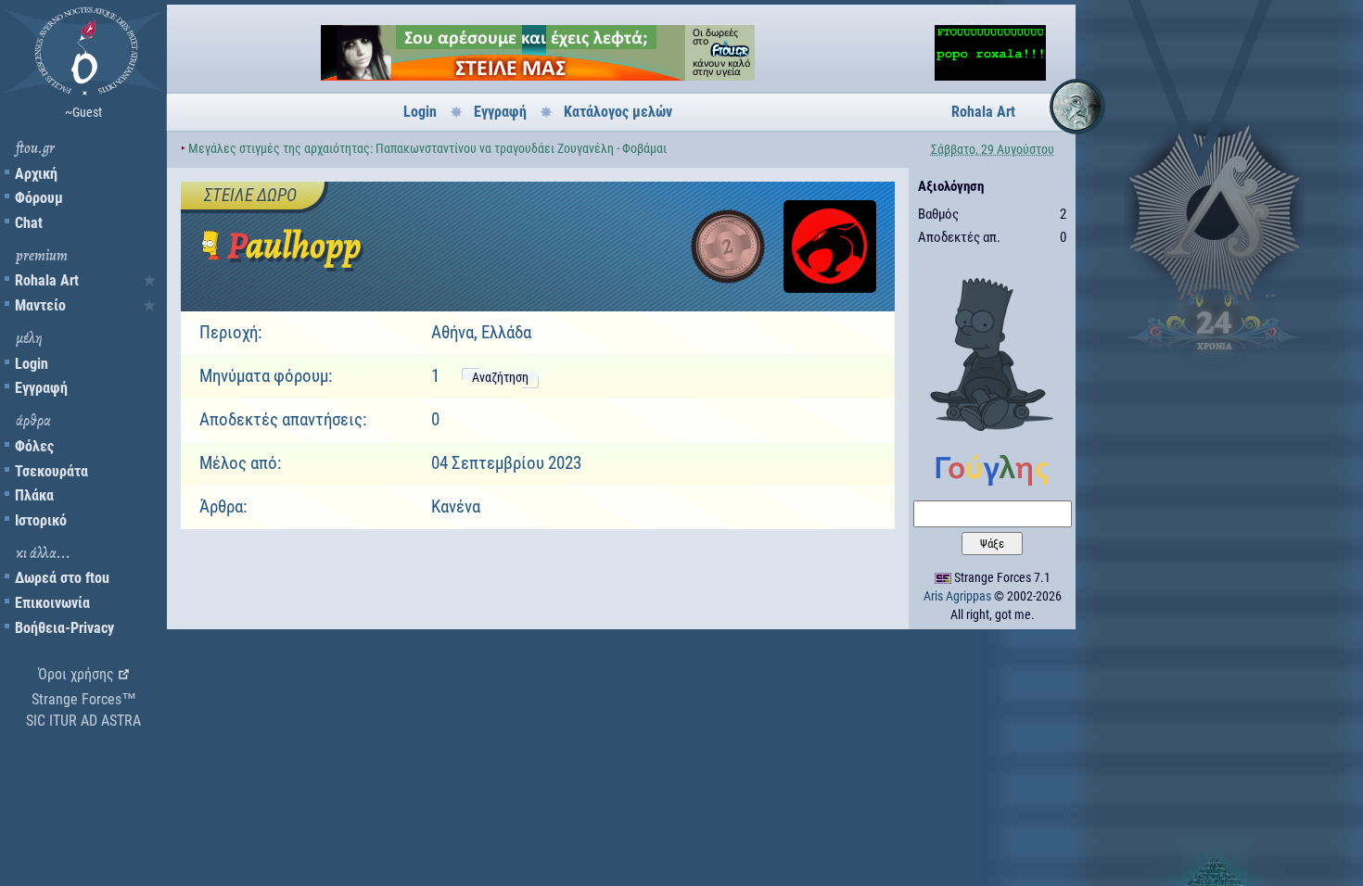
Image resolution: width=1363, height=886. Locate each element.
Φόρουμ (39, 198)
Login (31, 364)
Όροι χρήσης (76, 674)
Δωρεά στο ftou (62, 578)
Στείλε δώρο (250, 195)
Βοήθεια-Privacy (64, 628)
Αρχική (36, 174)
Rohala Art (47, 280)
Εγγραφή (41, 388)
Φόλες (34, 446)
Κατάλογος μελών (618, 111)
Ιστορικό (41, 520)
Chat (29, 223)
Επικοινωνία (52, 603)
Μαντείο (40, 305)
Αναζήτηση (500, 377)
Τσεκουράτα (51, 471)
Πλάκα (34, 495)
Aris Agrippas (957, 596)
